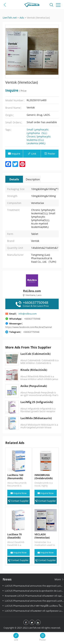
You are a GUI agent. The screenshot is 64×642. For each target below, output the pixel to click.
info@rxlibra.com (27, 313)
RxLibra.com (32, 291)
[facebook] (26, 623)
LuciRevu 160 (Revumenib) (15, 476)
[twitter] (32, 623)
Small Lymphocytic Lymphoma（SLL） (38, 131)
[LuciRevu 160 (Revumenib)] (18, 461)
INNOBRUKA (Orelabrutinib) (43, 476)
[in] (38, 623)
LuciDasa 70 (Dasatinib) (14, 536)
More (58, 579)
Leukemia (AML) (36, 143)
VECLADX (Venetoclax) (42, 536)
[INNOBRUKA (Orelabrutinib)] (45, 461)
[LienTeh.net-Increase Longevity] (32, 5)
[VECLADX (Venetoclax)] (45, 520)
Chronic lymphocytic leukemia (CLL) (39, 138)
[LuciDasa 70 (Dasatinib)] (18, 520)
